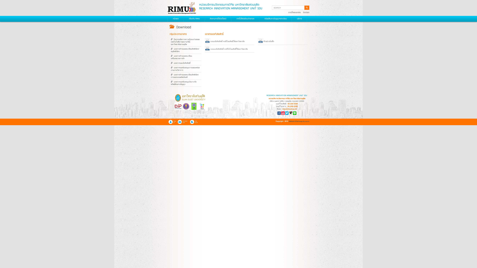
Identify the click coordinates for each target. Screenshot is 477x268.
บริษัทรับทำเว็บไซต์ (294, 121)
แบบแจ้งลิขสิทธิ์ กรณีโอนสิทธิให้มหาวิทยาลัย (227, 41)
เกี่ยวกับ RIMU (194, 19)
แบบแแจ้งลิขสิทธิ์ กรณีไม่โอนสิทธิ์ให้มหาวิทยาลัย (229, 49)
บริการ (299, 19)
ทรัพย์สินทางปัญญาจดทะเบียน (275, 19)
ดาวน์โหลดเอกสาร (294, 12)
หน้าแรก (176, 19)
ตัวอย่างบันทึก (269, 41)
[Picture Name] (294, 113)
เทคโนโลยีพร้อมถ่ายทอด (245, 19)
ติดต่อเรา (306, 12)
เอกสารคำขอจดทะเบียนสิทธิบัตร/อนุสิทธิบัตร (185, 50)
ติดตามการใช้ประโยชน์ (218, 19)
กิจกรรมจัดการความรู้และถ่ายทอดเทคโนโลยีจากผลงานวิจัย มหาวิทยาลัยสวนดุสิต (185, 41)
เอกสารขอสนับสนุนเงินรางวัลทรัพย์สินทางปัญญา (184, 83)
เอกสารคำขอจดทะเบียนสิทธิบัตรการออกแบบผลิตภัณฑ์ (185, 76)
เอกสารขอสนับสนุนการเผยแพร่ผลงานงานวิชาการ (185, 69)
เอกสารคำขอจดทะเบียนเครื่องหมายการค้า (181, 57)
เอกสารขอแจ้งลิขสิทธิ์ (182, 63)
